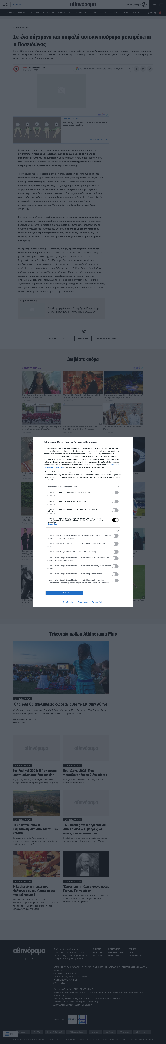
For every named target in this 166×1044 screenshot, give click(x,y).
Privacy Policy (97, 602)
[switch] (115, 492)
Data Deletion (68, 602)
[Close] (127, 442)
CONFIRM (64, 593)
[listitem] (83, 486)
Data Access (83, 602)
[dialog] (83, 522)
